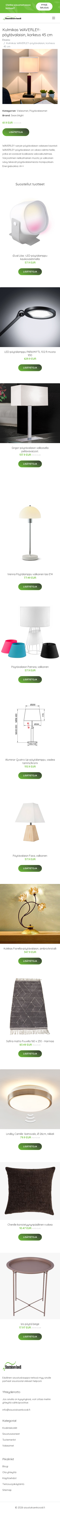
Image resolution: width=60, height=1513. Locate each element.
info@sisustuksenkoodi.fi (16, 1409)
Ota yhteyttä (9, 1472)
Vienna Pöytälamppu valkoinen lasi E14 (30, 574)
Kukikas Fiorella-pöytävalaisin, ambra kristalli (30, 948)
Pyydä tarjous (44, 6)
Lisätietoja (16, 132)
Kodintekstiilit (9, 1427)
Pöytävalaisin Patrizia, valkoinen (30, 666)
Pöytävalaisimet (38, 110)
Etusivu (6, 39)
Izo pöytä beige (30, 1324)
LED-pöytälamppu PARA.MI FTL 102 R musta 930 (30, 353)
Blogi (5, 1466)
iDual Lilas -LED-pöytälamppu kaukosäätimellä (30, 257)
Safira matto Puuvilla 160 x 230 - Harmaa (30, 1041)
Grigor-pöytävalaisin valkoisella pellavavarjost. (30, 449)
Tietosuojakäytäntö (13, 1484)
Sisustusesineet (11, 1433)
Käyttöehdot (9, 1478)
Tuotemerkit (9, 1439)
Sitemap (7, 1489)
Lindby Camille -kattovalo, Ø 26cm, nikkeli (30, 1133)
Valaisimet (22, 110)
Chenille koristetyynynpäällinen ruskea (30, 1224)
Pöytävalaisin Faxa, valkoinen (30, 855)
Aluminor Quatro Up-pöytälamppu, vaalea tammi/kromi (30, 761)
